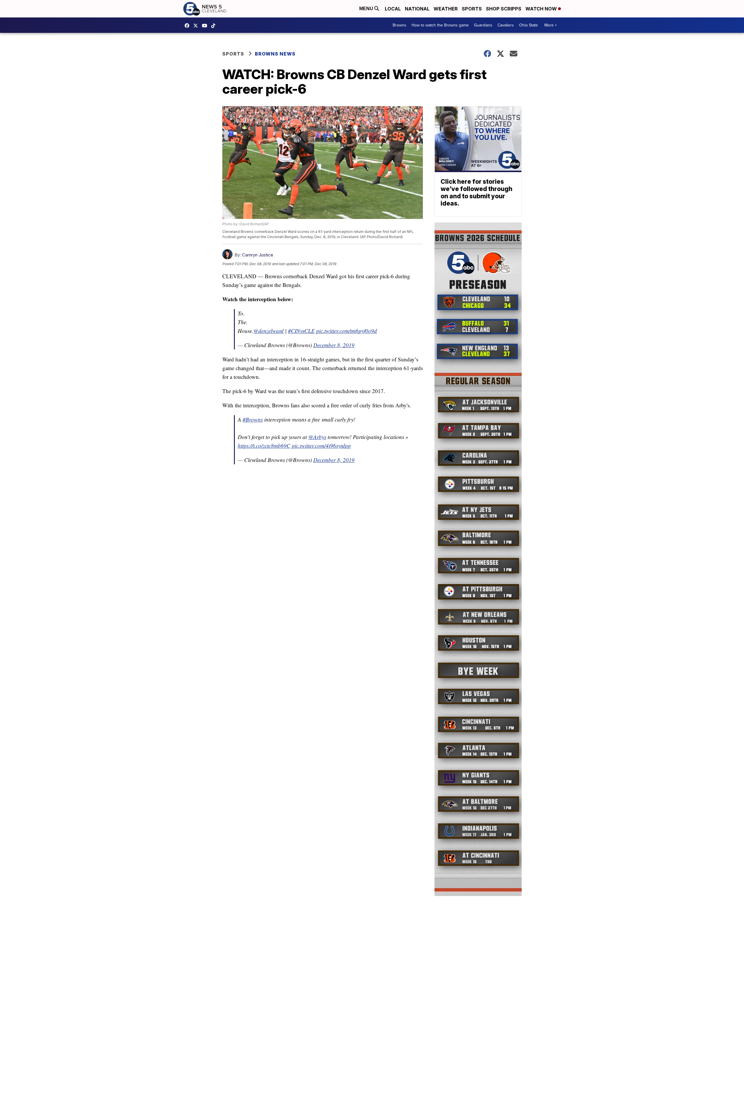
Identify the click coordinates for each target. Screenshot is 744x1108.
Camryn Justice (257, 255)
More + (550, 25)
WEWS (197, 25)
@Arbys (317, 436)
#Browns (253, 419)
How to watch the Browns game (440, 25)
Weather (446, 9)
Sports (472, 9)
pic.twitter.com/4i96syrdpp (321, 445)
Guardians (483, 25)
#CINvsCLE (301, 330)
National (417, 9)
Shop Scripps (503, 9)
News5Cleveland (188, 25)
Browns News (275, 54)
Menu (366, 8)
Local (393, 9)
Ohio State (528, 25)
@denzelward (268, 330)
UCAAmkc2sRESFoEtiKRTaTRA (206, 25)
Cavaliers (506, 25)
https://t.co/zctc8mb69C (264, 445)
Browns (399, 25)
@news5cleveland (214, 25)
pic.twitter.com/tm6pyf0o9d (346, 330)
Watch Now (541, 9)
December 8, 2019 (334, 345)
